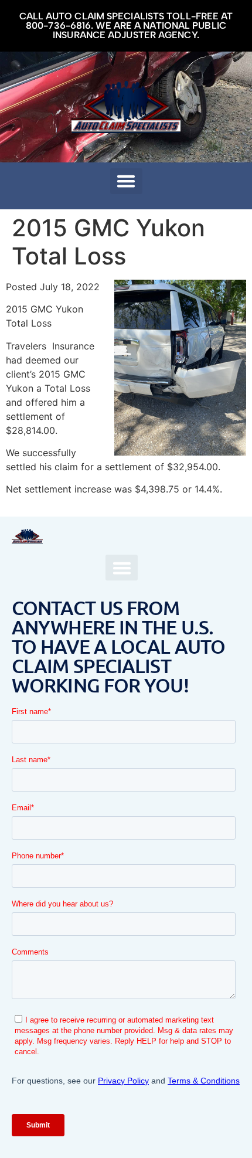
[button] (126, 181)
